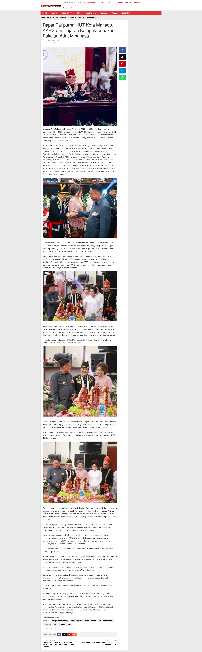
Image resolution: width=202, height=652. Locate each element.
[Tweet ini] (122, 57)
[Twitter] (64, 634)
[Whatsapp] (122, 77)
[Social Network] (87, 8)
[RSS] (74, 634)
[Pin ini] (122, 64)
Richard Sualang (65, 624)
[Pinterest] (69, 634)
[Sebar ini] (122, 50)
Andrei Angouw (76, 621)
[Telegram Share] (122, 70)
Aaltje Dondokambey (60, 621)
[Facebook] (59, 634)
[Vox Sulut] (51, 5)
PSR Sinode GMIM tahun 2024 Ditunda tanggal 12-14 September (99, 642)
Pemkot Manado (50, 624)
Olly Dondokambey (106, 621)
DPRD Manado (90, 621)
